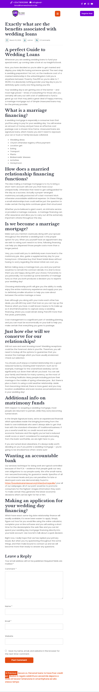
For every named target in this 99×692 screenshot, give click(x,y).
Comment (10, 568)
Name (8, 606)
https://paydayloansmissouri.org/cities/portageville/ (30, 483)
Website (9, 636)
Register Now (87, 13)
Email (8, 621)
